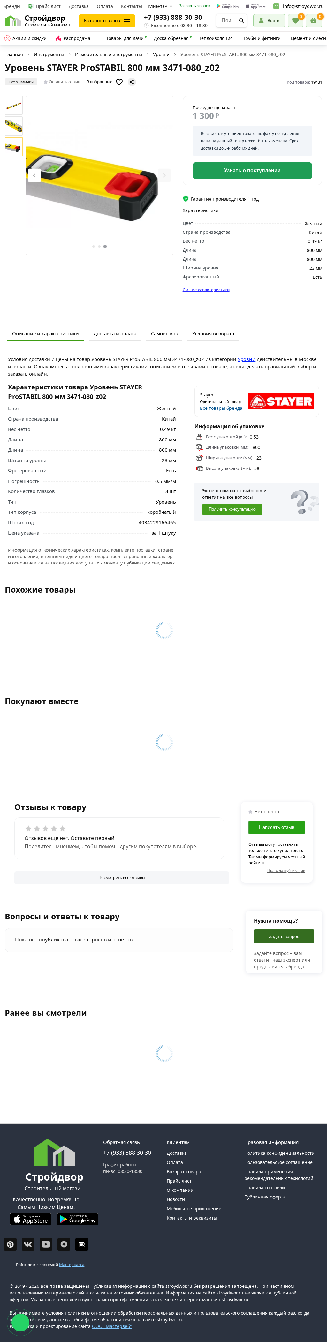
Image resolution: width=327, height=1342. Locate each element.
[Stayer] (286, 401)
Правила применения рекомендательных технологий (278, 1175)
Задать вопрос (284, 936)
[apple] (256, 6)
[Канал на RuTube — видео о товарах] (81, 1244)
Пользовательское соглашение (278, 1162)
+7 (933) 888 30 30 (127, 1152)
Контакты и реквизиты (192, 1218)
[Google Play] (77, 1222)
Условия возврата (213, 333)
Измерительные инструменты (108, 54)
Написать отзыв (276, 827)
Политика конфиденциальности (279, 1153)
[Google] (228, 6)
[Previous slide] (34, 175)
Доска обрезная (171, 38)
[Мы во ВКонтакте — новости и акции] (28, 1244)
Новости (176, 1199)
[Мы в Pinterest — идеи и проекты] (10, 1244)
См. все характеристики (206, 289)
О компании (180, 1190)
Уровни (161, 54)
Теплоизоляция (216, 38)
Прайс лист (48, 6)
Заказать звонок (194, 6)
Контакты (131, 6)
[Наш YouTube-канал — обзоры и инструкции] (46, 1244)
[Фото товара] (99, 175)
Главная (14, 54)
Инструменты (49, 54)
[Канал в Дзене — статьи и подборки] (63, 1244)
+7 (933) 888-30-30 (173, 17)
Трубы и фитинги (262, 38)
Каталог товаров (102, 20)
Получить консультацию (232, 509)
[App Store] (30, 1222)
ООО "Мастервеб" (112, 1326)
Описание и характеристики (45, 333)
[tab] (93, 246)
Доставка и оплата (115, 333)
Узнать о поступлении (252, 170)
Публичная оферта (265, 1197)
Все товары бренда (221, 408)
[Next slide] (164, 175)
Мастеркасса (71, 1264)
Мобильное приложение (194, 1209)
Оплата (105, 6)
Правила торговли (264, 1187)
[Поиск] (242, 21)
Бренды (11, 6)
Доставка (79, 6)
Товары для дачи (125, 38)
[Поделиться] (132, 82)
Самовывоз (164, 333)
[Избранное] (295, 20)
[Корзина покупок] (314, 20)
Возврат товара (184, 1172)
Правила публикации (286, 870)
